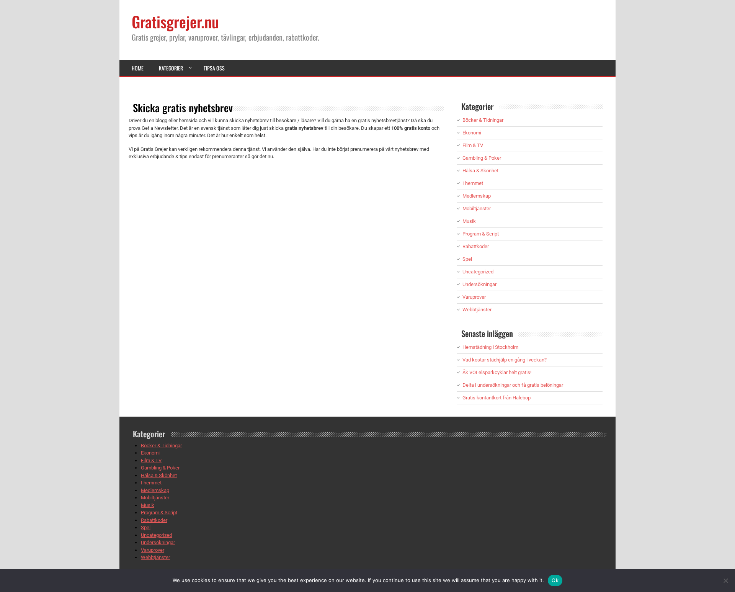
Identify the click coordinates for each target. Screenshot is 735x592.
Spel (467, 259)
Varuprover (474, 297)
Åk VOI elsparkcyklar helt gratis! (496, 372)
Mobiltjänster (476, 208)
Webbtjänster (477, 309)
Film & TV (472, 145)
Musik (469, 221)
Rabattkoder (475, 246)
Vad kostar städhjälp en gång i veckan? (504, 360)
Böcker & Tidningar (482, 120)
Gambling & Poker (481, 158)
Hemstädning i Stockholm (490, 347)
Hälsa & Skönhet (480, 170)
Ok (555, 580)
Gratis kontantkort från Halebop (496, 398)
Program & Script (480, 234)
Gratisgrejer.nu (175, 21)
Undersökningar (479, 284)
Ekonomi (471, 133)
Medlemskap (476, 196)
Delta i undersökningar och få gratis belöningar (512, 385)
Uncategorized (477, 272)
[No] (725, 580)
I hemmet (472, 183)
